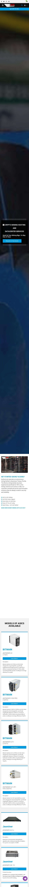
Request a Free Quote (12, 241)
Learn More (14, 658)
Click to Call (15, 9)
